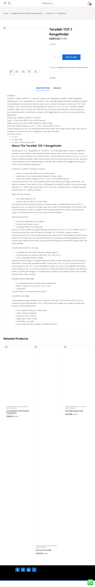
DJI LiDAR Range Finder (74, 411)
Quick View (30, 348)
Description (43, 88)
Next (43, 48)
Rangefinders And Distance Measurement (72, 67)
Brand (57, 88)
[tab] (42, 88)
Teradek (52, 78)
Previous (6, 48)
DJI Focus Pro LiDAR (43, 550)
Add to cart (71, 57)
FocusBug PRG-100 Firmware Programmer (17, 412)
